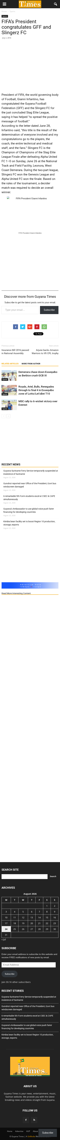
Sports (4, 16)
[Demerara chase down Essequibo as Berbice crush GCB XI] (9, 375)
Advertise (19, 1131)
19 (23, 923)
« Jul (4, 939)
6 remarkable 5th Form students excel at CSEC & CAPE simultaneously (29, 498)
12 (23, 917)
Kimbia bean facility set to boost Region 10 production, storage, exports (29, 523)
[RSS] (34, 1120)
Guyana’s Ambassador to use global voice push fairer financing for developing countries (28, 510)
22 (47, 923)
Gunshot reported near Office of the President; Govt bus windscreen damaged (29, 485)
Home (9, 1131)
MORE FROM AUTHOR (31, 364)
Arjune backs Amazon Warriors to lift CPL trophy (45, 352)
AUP (28, 1131)
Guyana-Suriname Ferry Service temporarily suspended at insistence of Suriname (30, 472)
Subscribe (49, 310)
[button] (55, 4)
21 (39, 923)
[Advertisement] (30, 65)
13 (31, 917)
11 (14, 917)
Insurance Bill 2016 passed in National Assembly (15, 352)
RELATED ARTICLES (10, 364)
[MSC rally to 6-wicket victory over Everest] (9, 405)
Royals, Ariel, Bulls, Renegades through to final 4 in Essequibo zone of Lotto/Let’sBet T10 (36, 390)
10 (6, 917)
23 (54, 923)
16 (54, 917)
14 (39, 917)
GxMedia (31, 1136)
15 (47, 917)
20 (31, 923)
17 (6, 923)
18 (14, 923)
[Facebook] (26, 1120)
